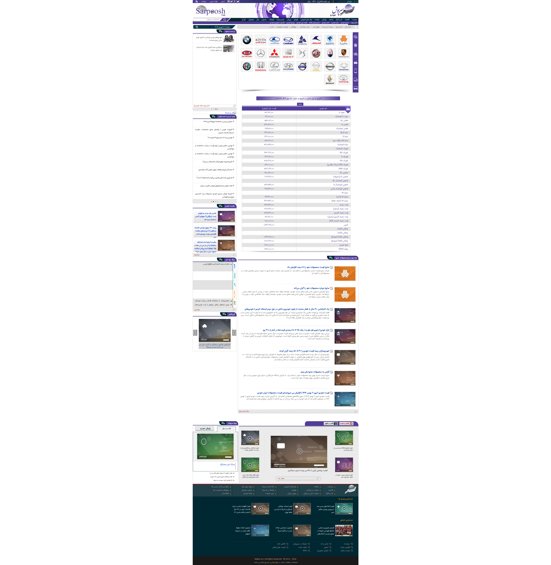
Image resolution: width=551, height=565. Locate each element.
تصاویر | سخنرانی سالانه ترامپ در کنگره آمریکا (284, 529)
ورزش (289, 19)
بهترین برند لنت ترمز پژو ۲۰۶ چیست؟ (220, 137)
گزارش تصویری (322, 551)
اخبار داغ (348, 27)
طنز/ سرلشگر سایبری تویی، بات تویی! (221, 477)
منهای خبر (316, 27)
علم (258, 19)
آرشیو (223, 2)
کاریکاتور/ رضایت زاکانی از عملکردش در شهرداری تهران (214, 346)
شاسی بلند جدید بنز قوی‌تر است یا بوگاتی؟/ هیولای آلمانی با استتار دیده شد (205, 216)
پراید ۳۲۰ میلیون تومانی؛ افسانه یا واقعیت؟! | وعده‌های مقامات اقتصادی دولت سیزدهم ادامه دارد (205, 232)
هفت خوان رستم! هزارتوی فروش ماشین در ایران (216, 185)
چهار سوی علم (247, 487)
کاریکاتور (232, 314)
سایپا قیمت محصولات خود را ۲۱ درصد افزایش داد (308, 267)
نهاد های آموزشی (306, 19)
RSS (305, 551)
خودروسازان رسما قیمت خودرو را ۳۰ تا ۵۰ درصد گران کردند (304, 351)
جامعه (331, 19)
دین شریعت (269, 494)
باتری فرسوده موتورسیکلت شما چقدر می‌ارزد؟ (217, 161)
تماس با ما (324, 544)
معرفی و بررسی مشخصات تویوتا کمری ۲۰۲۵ (217, 121)
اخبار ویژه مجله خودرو (202, 106)
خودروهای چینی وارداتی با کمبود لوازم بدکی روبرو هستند (209, 38)
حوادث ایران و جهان (311, 494)
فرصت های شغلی (278, 548)
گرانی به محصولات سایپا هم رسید (314, 372)
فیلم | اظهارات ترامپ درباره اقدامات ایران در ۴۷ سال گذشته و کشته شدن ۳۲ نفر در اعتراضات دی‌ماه (241, 509)
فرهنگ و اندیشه (268, 490)
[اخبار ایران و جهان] (342, 17)
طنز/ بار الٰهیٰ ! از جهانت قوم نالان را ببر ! (220, 473)
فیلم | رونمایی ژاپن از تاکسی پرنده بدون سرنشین (308, 470)
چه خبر (228, 259)
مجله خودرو (248, 494)
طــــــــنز (227, 429)
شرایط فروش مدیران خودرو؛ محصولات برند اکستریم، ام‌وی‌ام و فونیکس (214, 195)
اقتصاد (347, 19)
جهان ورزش (291, 494)
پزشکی (324, 19)
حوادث (317, 19)
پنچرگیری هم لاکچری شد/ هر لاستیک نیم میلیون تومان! (209, 48)
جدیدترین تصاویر (346, 520)
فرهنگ (271, 19)
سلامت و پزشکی (312, 490)
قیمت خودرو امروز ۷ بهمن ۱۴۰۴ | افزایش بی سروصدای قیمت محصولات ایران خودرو (293, 393)
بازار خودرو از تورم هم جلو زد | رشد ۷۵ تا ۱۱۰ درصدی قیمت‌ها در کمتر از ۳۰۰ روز (296, 330)
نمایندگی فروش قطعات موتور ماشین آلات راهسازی (215, 169)
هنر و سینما (280, 19)
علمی (234, 284)
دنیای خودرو (345, 23)
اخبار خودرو (325, 23)
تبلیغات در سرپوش (300, 544)
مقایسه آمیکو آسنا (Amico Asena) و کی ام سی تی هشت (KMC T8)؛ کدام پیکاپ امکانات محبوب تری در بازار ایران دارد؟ (205, 247)
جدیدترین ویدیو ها (345, 498)
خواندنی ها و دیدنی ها (220, 487)
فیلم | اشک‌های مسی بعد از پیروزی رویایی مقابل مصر (325, 509)
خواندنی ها (234, 294)
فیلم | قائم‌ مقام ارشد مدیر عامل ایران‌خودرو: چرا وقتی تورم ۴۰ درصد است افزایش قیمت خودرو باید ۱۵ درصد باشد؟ (250, 476)
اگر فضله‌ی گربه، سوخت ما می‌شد (222, 480)
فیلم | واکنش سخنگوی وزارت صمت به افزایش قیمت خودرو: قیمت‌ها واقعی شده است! (249, 449)
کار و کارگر (339, 19)
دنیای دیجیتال (246, 490)
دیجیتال (251, 19)
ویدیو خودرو (290, 23)
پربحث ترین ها (327, 27)
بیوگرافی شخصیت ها (221, 490)
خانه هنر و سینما (268, 487)
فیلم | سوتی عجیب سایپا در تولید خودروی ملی (344, 476)
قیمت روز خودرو (302, 23)
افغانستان (225, 494)
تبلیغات (203, 2)
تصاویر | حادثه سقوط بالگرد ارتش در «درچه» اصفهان (242, 530)
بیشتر (197, 255)
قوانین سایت (345, 548)
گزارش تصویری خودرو (277, 23)
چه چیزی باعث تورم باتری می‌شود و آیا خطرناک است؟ (214, 177)
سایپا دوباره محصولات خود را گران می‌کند (311, 288)
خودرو (244, 19)
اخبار (272, 27)
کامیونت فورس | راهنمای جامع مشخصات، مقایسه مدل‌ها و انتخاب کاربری (214, 131)
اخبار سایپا (242, 411)
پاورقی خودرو (205, 429)
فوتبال (296, 19)
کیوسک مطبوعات (282, 27)
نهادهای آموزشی (290, 487)
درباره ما (347, 544)
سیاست (354, 19)
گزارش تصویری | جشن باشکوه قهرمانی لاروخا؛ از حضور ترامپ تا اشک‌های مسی (325, 531)
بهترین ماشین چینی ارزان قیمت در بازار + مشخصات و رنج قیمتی (214, 147)
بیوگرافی (293, 27)
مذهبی (264, 19)
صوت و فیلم (345, 551)
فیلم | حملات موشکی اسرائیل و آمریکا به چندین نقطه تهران (283, 509)
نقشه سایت (302, 548)
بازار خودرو (335, 23)
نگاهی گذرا (281, 544)
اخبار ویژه (354, 23)
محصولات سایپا (341, 257)
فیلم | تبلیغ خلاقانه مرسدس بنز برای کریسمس (343, 449)
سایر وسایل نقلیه (314, 23)
